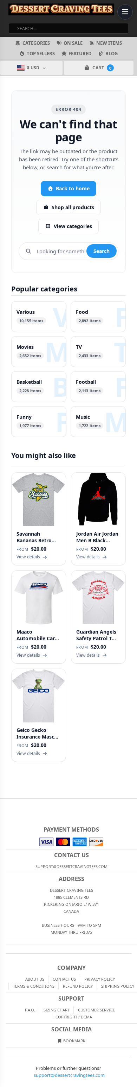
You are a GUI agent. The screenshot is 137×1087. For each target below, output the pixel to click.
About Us (34, 979)
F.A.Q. (30, 1009)
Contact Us (64, 979)
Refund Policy (78, 986)
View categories (73, 226)
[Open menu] (125, 12)
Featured (80, 53)
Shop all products (73, 207)
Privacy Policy (99, 979)
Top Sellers (41, 53)
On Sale (73, 43)
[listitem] (38, 316)
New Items (109, 43)
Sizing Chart (57, 1009)
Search (101, 251)
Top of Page (132, 804)
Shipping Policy (117, 986)
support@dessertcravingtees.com (69, 1075)
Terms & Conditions (33, 986)
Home (5, 804)
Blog (111, 53)
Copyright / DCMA (74, 1016)
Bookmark (73, 1040)
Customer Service (96, 1009)
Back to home (73, 188)
